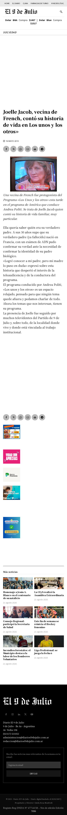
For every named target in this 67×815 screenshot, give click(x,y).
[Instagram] (13, 714)
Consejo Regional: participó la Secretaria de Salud (16, 624)
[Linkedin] (19, 714)
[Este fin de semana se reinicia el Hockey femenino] (49, 612)
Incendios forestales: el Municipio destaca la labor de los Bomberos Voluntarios (17, 655)
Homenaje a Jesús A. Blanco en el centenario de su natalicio (17, 595)
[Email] (28, 149)
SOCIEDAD (9, 32)
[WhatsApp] (20, 149)
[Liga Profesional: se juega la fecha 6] (49, 641)
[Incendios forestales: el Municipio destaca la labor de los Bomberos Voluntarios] (18, 641)
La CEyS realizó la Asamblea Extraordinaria (49, 593)
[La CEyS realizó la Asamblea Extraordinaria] (49, 583)
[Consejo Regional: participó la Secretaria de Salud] (18, 612)
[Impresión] (35, 149)
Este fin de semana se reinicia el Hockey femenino (46, 624)
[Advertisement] (33, 70)
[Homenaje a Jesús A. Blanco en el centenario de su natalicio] (18, 583)
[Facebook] (6, 149)
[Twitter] (13, 149)
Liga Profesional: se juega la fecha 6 (45, 652)
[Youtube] (32, 714)
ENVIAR (33, 773)
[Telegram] (42, 149)
